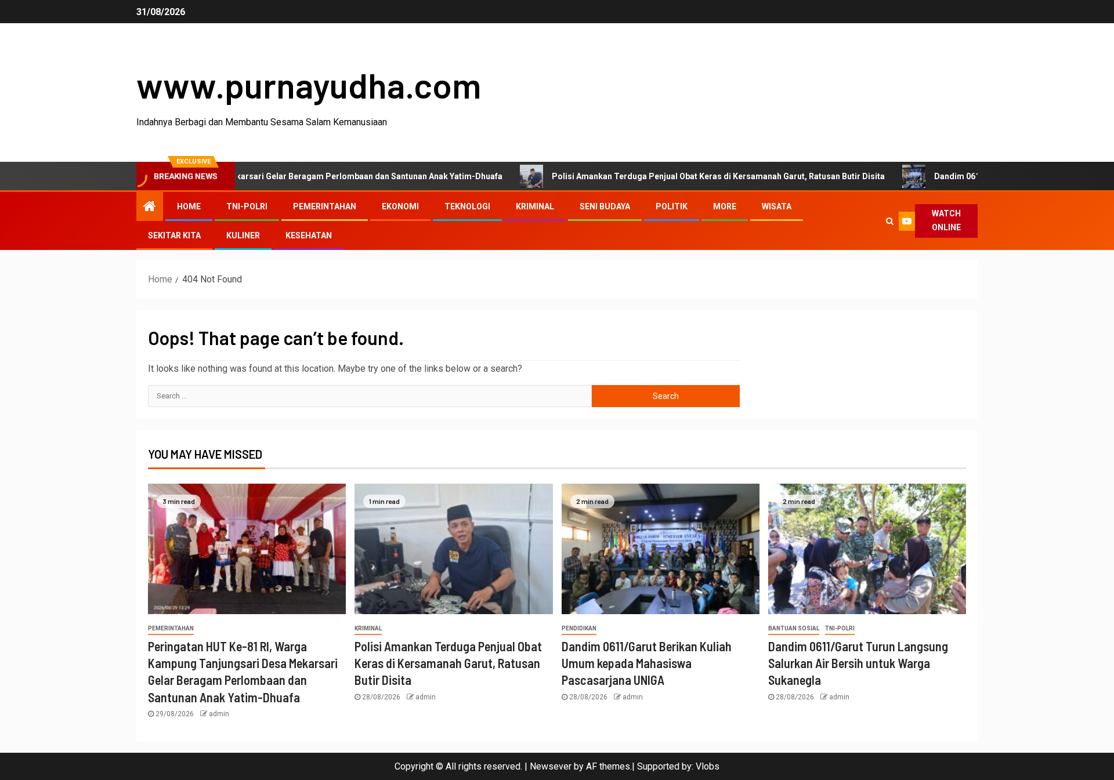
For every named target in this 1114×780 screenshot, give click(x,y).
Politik (672, 206)
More (724, 206)
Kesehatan (308, 235)
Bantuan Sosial (793, 628)
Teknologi (467, 206)
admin (219, 714)
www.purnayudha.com (308, 85)
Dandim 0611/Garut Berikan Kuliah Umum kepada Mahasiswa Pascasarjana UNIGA (647, 663)
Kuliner (243, 235)
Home (189, 206)
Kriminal (535, 206)
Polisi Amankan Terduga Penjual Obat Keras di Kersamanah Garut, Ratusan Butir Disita (684, 176)
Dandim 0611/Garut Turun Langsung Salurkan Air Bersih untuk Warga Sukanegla (858, 663)
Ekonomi (400, 206)
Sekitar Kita (174, 235)
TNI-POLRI (246, 206)
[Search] (889, 221)
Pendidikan (579, 628)
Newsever (551, 766)
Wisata (776, 206)
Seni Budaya (605, 206)
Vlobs (707, 766)
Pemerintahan (324, 206)
